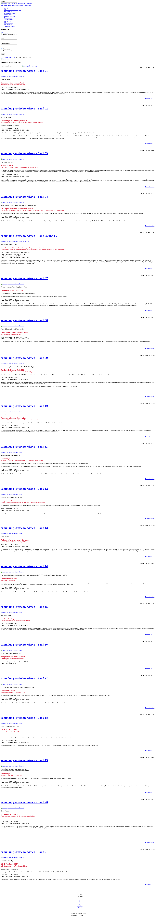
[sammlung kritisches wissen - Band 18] (12, 723)
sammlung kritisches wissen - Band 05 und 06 (29, 235)
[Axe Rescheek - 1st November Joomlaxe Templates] (16, 3)
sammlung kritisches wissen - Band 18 (24, 717)
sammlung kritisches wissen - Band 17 (24, 678)
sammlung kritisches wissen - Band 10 (24, 405)
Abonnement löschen (9, 51)
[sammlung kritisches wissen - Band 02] (12, 114)
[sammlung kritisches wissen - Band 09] (12, 363)
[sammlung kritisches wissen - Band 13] (12, 533)
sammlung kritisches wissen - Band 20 (24, 802)
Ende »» (79, 907)
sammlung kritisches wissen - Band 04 (24, 196)
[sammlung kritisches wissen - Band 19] (12, 766)
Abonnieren (6, 49)
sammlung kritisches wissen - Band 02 (24, 108)
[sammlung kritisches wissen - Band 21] (12, 857)
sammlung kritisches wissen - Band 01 (24, 70)
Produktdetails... (149, 98)
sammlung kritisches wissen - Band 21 (24, 851)
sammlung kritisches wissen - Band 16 (24, 644)
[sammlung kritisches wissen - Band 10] (12, 412)
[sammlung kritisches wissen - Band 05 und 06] (15, 241)
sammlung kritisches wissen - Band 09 (24, 357)
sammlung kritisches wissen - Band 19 (24, 760)
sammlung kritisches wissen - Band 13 (24, 527)
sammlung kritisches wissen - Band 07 (24, 278)
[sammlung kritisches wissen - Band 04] (12, 202)
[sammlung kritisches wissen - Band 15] (12, 612)
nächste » (80, 906)
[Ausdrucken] (5, 58)
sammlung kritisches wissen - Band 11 (24, 446)
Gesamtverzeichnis (9, 57)
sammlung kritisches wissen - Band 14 (24, 566)
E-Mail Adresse (5, 43)
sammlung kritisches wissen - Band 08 (24, 320)
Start (2, 57)
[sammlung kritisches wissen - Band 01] (12, 76)
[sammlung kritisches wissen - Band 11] (12, 452)
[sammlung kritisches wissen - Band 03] (12, 159)
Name (2, 38)
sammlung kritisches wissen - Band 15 (24, 606)
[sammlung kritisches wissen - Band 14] (12, 572)
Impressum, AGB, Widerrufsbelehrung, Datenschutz (16, 5)
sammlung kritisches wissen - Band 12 (24, 488)
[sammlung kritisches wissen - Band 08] (12, 326)
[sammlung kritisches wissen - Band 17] (12, 684)
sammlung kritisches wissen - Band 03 (24, 153)
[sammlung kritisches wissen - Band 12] (12, 494)
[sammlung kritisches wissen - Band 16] (12, 650)
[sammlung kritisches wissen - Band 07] (12, 284)
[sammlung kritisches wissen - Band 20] (12, 808)
